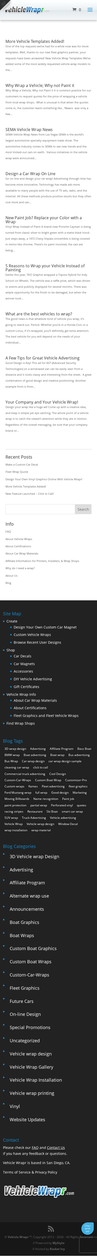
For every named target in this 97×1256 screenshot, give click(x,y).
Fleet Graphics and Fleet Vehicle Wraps (46, 715)
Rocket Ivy (57, 1249)
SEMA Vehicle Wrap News (29, 129)
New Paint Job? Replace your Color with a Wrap (43, 219)
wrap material (41, 830)
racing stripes (13, 811)
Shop (10, 650)
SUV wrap (11, 818)
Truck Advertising (34, 818)
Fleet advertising (53, 786)
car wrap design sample (65, 761)
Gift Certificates (26, 687)
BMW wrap (12, 755)
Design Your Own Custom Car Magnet (45, 627)
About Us (11, 575)
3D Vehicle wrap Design (34, 856)
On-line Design (25, 1014)
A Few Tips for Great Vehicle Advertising (42, 358)
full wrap (41, 792)
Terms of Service (17, 1172)
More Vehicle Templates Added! (34, 41)
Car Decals (22, 656)
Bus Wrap (11, 761)
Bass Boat (84, 749)
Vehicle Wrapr (18, 1237)
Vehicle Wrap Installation (36, 1080)
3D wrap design (15, 749)
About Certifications (18, 546)
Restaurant (35, 811)
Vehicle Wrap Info (21, 694)
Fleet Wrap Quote (16, 472)
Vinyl (15, 1106)
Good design (60, 792)
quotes (81, 805)
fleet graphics (78, 786)
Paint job (68, 799)
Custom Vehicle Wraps (32, 634)
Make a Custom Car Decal (21, 464)
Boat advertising (35, 755)
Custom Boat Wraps (30, 962)
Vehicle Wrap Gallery (31, 1067)
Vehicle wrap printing (32, 1093)
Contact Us (56, 1147)
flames (33, 786)
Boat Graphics (24, 922)
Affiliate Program (61, 749)
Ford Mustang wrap (17, 792)
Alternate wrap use (29, 896)
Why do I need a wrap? (20, 568)
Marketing (80, 792)
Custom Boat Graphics (33, 948)
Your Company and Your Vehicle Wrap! (41, 402)
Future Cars (22, 1001)
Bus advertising (79, 755)
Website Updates (27, 1119)
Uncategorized (25, 1041)
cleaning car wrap (16, 767)
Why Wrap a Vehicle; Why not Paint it (39, 85)
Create (11, 621)
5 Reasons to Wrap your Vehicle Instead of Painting (45, 268)
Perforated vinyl (62, 805)
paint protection (15, 805)
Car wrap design (33, 761)
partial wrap (38, 805)
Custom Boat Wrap (48, 780)
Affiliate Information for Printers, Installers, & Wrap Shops (42, 561)
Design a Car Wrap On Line (30, 173)
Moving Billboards (16, 799)
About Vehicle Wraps (18, 539)
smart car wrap (72, 811)
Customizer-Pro (76, 780)
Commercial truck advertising (24, 774)
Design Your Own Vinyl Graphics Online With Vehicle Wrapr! (43, 479)
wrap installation (15, 830)
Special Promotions (30, 1027)
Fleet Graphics (25, 988)
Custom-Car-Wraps (17, 780)
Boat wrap (57, 755)
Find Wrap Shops (20, 723)
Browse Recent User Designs (37, 642)
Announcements (27, 909)
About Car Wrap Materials (21, 553)
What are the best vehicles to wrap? (38, 314)
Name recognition (45, 799)
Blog (8, 583)
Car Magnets (24, 664)
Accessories (23, 671)
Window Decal (68, 824)
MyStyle (58, 1243)
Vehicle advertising (63, 818)
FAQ (8, 531)
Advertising (38, 749)
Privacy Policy (46, 1172)
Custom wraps (14, 786)
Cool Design (57, 774)
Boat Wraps (22, 935)
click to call (40, 767)
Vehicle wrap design (40, 824)
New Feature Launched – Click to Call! (29, 493)
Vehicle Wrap (13, 824)
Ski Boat (52, 811)
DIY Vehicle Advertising (33, 679)
